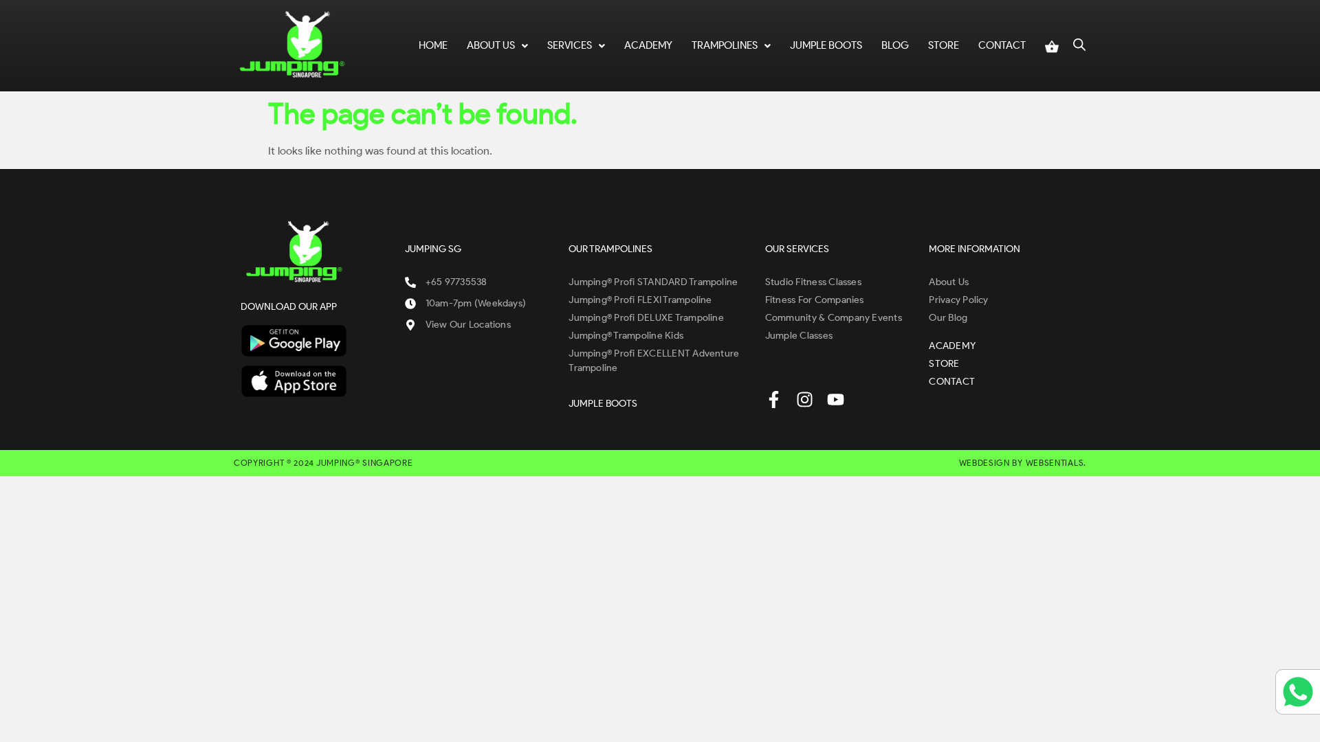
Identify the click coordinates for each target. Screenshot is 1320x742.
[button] (497, 45)
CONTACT (1002, 45)
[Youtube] (835, 399)
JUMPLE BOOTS (826, 45)
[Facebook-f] (773, 399)
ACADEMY (648, 45)
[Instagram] (804, 399)
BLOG (895, 45)
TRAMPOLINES (725, 45)
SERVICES (569, 45)
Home (433, 45)
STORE (943, 45)
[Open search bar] (1079, 43)
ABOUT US (491, 45)
